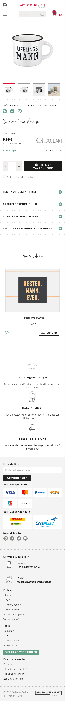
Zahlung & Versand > (14, 678)
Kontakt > (8, 630)
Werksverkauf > (11, 619)
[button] (7, 333)
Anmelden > (9, 663)
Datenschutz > (11, 640)
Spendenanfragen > (13, 614)
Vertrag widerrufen (21, 652)
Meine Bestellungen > (14, 673)
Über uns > (9, 594)
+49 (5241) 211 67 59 (28, 566)
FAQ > (6, 599)
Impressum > (10, 645)
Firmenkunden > (12, 604)
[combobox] (32, 14)
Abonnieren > (17, 477)
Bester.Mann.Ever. (34, 317)
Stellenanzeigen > (12, 609)
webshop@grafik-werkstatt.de (34, 581)
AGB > (6, 635)
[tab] (32, 192)
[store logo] (32, 6)
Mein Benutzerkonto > (15, 668)
